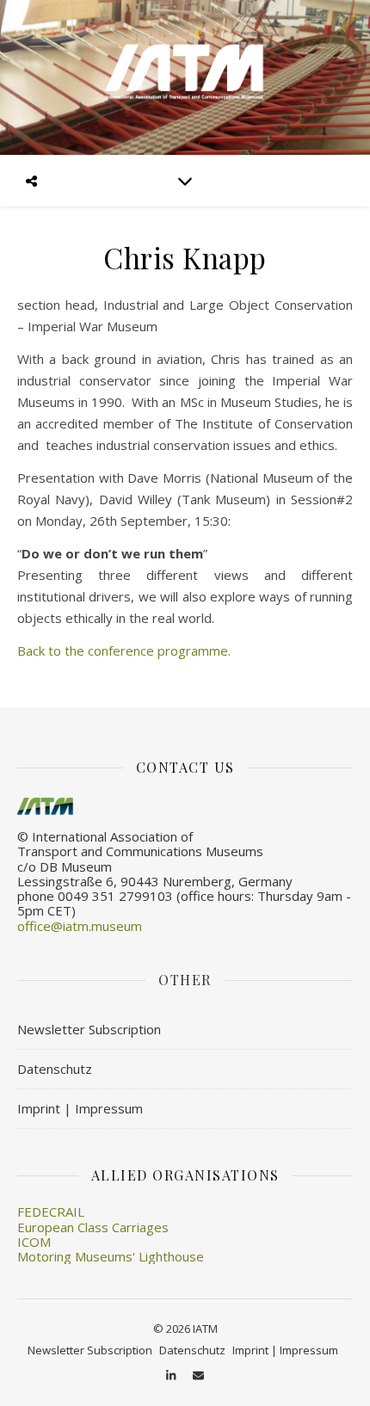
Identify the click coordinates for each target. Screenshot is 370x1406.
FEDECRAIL (50, 1211)
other (185, 980)
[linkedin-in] (172, 1375)
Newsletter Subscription (89, 1029)
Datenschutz (54, 1068)
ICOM (34, 1241)
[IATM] (185, 77)
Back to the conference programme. (124, 650)
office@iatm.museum (79, 925)
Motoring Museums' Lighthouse (110, 1256)
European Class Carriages (93, 1227)
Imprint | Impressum (80, 1108)
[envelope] (198, 1375)
